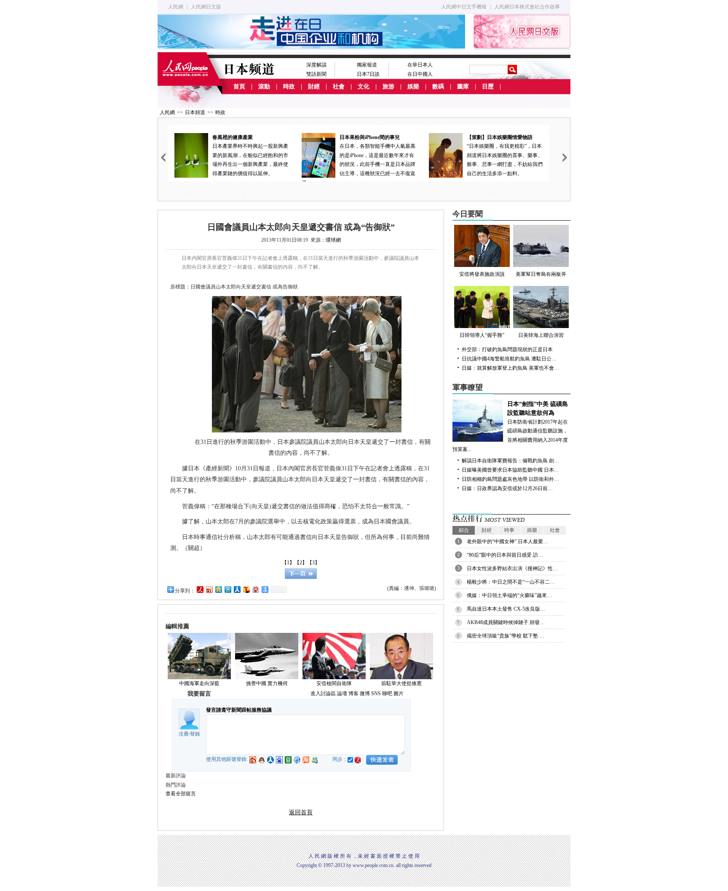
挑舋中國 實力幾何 (267, 683)
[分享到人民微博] (199, 589)
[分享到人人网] (236, 589)
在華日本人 (420, 65)
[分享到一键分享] (264, 589)
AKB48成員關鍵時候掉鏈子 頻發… (506, 622)
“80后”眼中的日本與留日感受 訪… (505, 555)
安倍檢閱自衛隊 (334, 683)
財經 (314, 86)
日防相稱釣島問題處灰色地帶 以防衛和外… (510, 479)
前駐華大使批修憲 (401, 683)
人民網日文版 (206, 7)
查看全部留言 (181, 794)
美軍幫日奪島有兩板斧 (541, 274)
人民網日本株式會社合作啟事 (527, 7)
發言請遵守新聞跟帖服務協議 (239, 710)
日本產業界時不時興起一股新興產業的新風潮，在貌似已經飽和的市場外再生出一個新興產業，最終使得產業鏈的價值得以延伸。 (250, 155)
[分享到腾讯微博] (227, 589)
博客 (353, 693)
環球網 (333, 240)
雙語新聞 (316, 74)
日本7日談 (368, 74)
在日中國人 (420, 74)
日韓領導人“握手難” (482, 335)
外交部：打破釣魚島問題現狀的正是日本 (507, 349)
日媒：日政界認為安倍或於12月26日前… (507, 488)
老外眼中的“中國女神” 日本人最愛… (507, 541)
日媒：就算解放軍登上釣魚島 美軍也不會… (510, 368)
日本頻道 (195, 112)
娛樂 (413, 86)
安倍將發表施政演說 (482, 274)
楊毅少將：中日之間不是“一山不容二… (511, 582)
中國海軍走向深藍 (199, 683)
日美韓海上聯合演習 (541, 335)
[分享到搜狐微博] (246, 589)
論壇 (342, 693)
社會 (339, 86)
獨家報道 (367, 65)
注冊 (184, 734)
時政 (289, 86)
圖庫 (463, 86)
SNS (376, 693)
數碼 (438, 86)
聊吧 (387, 693)
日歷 (488, 86)
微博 (365, 693)
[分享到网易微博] (255, 589)
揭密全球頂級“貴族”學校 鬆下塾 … (505, 636)
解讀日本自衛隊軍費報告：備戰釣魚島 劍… (510, 461)
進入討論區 (323, 693)
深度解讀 (316, 65)
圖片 (398, 693)
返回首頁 (301, 812)
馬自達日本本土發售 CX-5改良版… (506, 609)
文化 (363, 86)
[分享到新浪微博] (209, 589)
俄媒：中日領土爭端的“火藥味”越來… (509, 595)
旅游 (388, 86)
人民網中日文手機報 (464, 7)
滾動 (264, 86)
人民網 (175, 7)
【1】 (288, 563)
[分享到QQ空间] (218, 589)
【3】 (313, 563)
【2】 (300, 563)
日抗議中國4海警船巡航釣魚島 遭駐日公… (509, 359)
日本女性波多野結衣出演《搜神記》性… (512, 568)
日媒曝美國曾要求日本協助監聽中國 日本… (510, 470)
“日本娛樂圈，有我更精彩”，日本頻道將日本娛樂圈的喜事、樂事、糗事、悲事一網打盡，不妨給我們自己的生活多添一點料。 (505, 155)
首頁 (239, 86)
